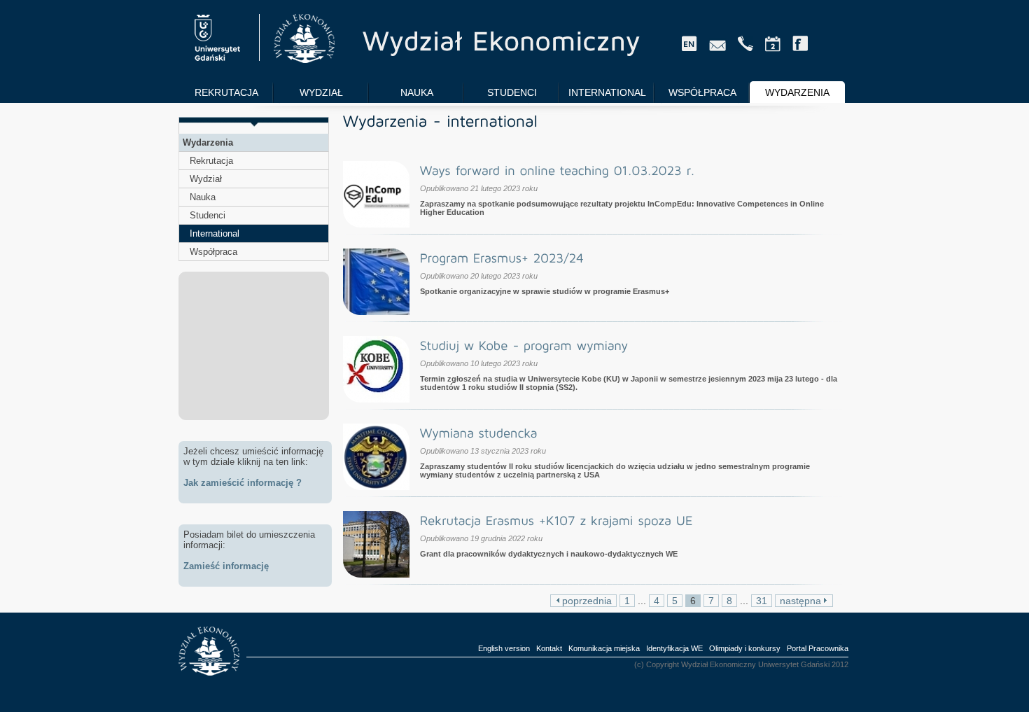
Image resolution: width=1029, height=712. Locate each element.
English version (504, 648)
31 (761, 600)
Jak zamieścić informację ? (242, 482)
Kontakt (549, 648)
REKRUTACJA (226, 92)
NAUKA (416, 92)
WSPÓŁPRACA (702, 92)
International (214, 233)
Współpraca (213, 251)
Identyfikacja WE (674, 648)
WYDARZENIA (797, 92)
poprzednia (585, 600)
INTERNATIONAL (607, 92)
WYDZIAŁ (321, 92)
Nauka (203, 197)
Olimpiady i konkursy (744, 648)
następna (802, 600)
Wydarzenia (208, 142)
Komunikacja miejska (604, 648)
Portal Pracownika (817, 648)
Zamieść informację (226, 566)
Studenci (207, 215)
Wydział (206, 179)
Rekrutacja (211, 160)
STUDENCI (512, 92)
